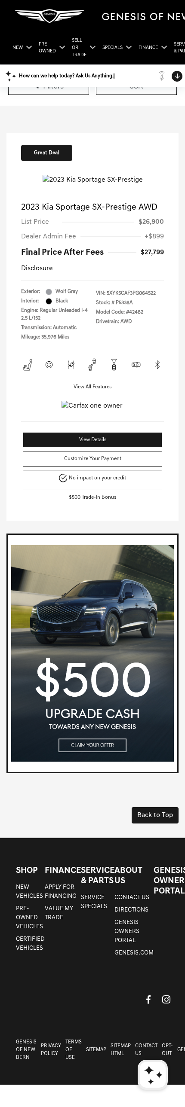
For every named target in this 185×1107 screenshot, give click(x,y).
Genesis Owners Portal (126, 931)
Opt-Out (167, 1049)
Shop (27, 870)
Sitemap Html (121, 1049)
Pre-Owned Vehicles (29, 918)
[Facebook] (148, 999)
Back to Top (155, 815)
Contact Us (131, 897)
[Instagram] (166, 999)
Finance (63, 870)
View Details (92, 439)
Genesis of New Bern (26, 1050)
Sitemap (96, 1049)
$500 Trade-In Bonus (92, 497)
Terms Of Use (73, 1050)
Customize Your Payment (92, 458)
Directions (131, 910)
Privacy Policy (51, 1049)
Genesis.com (134, 953)
